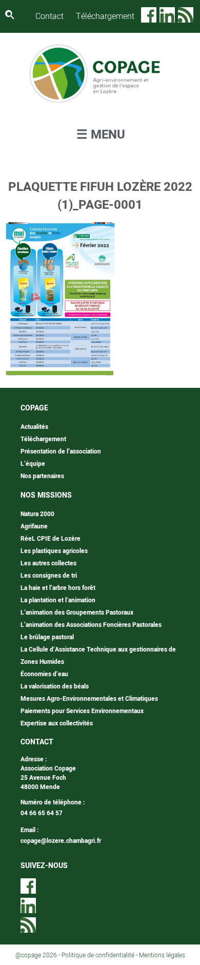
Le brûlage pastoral (47, 637)
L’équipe (33, 463)
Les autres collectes (48, 563)
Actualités (34, 426)
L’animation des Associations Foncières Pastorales (91, 624)
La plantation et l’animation (58, 600)
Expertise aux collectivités (57, 723)
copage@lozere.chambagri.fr (61, 840)
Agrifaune (34, 526)
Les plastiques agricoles (54, 551)
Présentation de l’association (61, 451)
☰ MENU (100, 135)
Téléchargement (105, 16)
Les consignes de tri (49, 575)
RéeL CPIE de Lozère (51, 538)
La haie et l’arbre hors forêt (58, 588)
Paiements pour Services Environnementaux (82, 711)
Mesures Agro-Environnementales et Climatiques (89, 698)
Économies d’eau (44, 674)
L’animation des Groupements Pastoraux (77, 612)
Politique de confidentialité (98, 955)
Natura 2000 (37, 514)
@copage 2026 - (38, 955)
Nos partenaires (42, 476)
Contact (49, 16)
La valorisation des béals (55, 686)
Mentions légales (162, 955)
